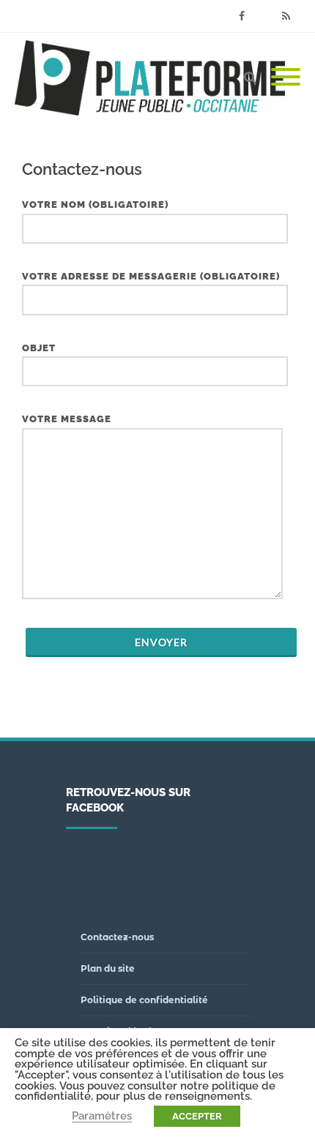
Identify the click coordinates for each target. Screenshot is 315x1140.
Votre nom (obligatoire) (95, 204)
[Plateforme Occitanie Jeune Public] (153, 78)
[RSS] (285, 16)
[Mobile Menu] (285, 77)
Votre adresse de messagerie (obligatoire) (151, 276)
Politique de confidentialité (144, 999)
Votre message (66, 418)
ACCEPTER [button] (197, 1116)
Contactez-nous (117, 936)
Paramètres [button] (102, 1115)
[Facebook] (241, 16)
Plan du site (108, 968)
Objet (39, 347)
